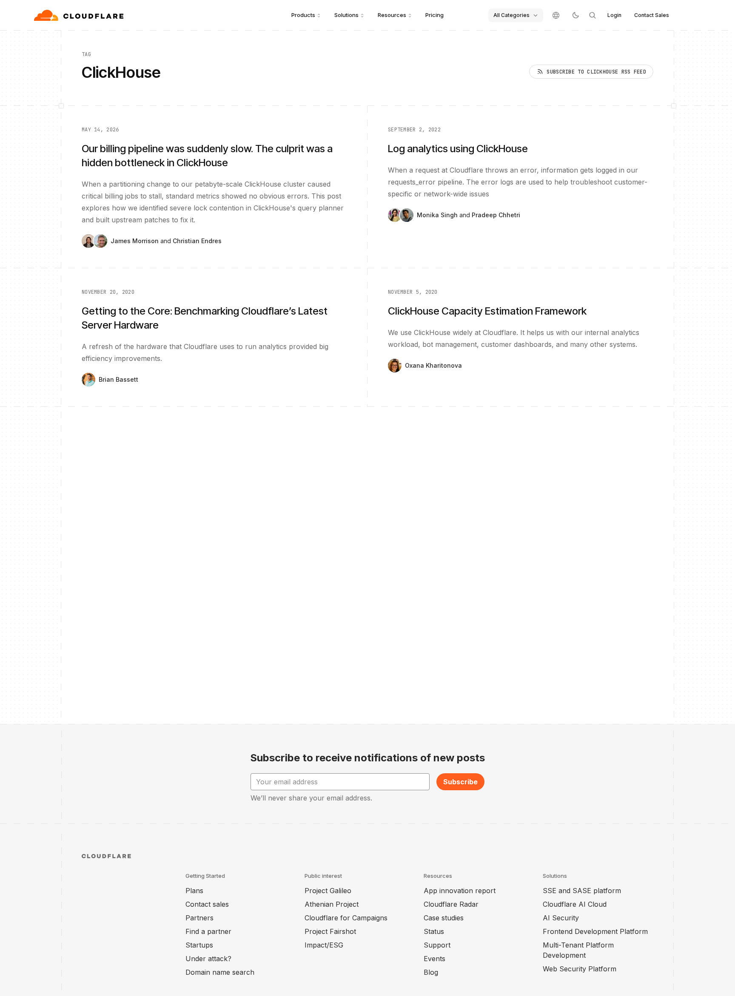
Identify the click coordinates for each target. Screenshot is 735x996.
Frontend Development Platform (595, 931)
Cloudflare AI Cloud (575, 904)
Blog (431, 972)
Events (434, 958)
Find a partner (208, 931)
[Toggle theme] (575, 15)
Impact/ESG (324, 945)
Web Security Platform (579, 969)
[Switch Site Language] (556, 15)
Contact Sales (651, 15)
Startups (199, 945)
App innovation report (460, 890)
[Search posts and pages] (592, 15)
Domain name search (219, 972)
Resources (392, 14)
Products (303, 14)
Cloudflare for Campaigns (346, 918)
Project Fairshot (330, 931)
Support (437, 945)
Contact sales (207, 904)
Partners (199, 918)
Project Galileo (328, 890)
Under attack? (208, 958)
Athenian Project (332, 904)
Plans (194, 890)
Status (434, 931)
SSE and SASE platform (582, 890)
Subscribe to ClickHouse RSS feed (596, 71)
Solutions (346, 14)
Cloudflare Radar (451, 904)
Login (614, 15)
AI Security (561, 918)
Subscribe (460, 782)
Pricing (434, 14)
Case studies (444, 918)
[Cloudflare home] (79, 15)
